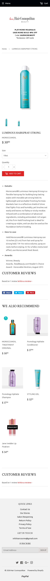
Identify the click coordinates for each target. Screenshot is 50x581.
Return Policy (25, 520)
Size (4, 150)
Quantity (5, 162)
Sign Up (43, 550)
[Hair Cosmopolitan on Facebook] (21, 563)
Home (4, 49)
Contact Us (25, 509)
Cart (46, 3)
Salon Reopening (25, 517)
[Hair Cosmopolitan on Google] (27, 563)
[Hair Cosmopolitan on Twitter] (17, 563)
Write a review (24, 281)
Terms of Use (25, 528)
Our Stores (25, 513)
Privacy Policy (25, 524)
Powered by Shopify (35, 570)
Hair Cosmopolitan (18, 570)
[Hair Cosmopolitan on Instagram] (31, 563)
